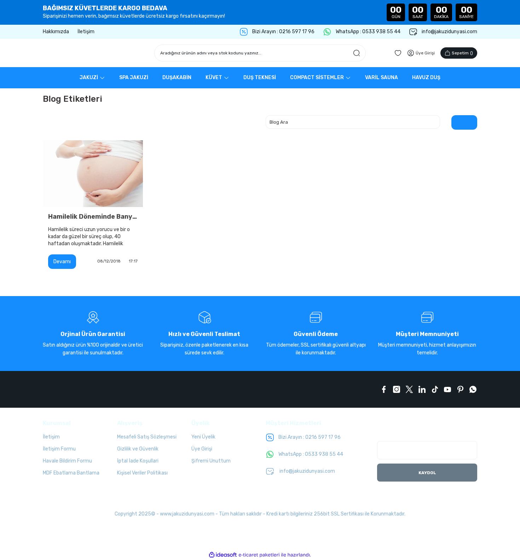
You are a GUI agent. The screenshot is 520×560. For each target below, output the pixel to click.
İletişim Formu (59, 449)
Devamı (62, 262)
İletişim (51, 437)
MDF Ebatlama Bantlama (71, 473)
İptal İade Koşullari (137, 461)
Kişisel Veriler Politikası (142, 473)
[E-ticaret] (259, 555)
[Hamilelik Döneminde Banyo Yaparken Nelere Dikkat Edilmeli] (93, 173)
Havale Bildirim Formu (67, 461)
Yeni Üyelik (203, 437)
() (462, 53)
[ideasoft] (223, 555)
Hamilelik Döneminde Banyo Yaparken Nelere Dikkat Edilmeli (93, 216)
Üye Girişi (201, 449)
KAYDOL (427, 472)
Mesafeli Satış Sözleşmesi (147, 437)
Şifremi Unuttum (211, 461)
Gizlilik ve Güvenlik (137, 449)
